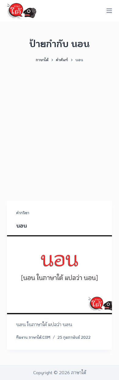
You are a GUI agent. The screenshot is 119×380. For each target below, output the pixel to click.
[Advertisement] (59, 128)
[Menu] (109, 10)
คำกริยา (22, 212)
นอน (21, 225)
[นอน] (59, 274)
